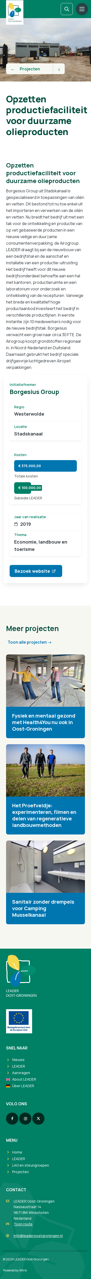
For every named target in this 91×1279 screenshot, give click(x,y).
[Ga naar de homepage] (14, 12)
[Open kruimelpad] (59, 68)
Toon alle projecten (27, 642)
